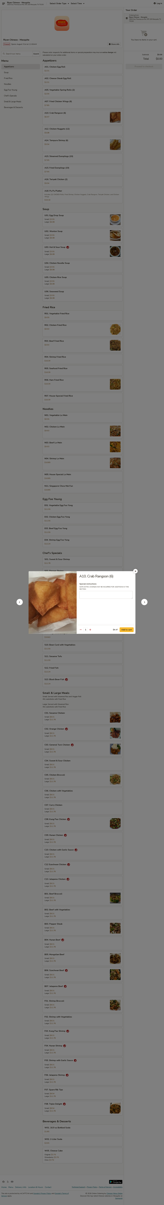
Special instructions (88, 584)
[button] (19, 604)
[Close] (135, 571)
